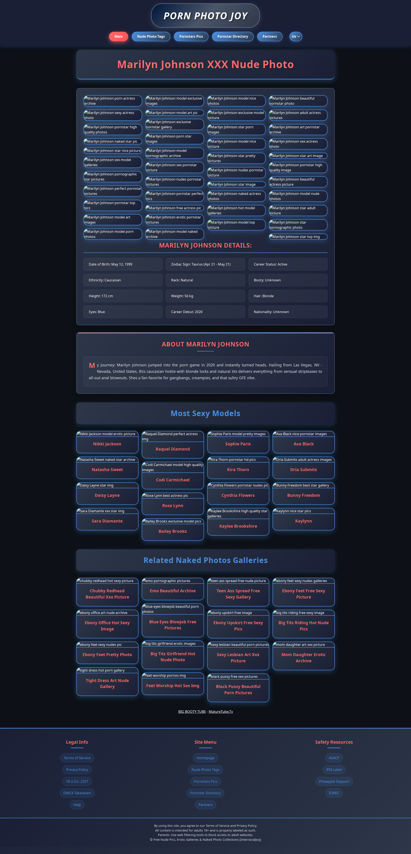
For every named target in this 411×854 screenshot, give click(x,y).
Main (119, 36)
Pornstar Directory (232, 36)
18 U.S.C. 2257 (77, 781)
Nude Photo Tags (151, 36)
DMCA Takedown (77, 793)
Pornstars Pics (191, 36)
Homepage (205, 757)
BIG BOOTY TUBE (192, 711)
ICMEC (334, 793)
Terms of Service (77, 757)
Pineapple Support (334, 781)
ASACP (334, 757)
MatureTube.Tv (221, 711)
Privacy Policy (77, 769)
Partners (270, 36)
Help (77, 804)
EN (294, 36)
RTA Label (334, 769)
